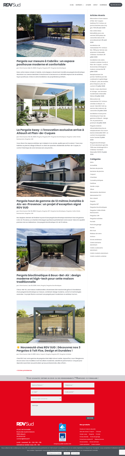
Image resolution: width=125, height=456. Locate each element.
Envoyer (90, 418)
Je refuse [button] (67, 453)
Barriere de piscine (96, 168)
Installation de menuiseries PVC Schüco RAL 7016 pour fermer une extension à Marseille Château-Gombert (98, 50)
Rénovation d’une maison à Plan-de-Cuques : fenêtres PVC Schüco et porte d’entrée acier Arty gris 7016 (99, 23)
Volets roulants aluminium (99, 253)
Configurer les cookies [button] (54, 453)
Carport (42, 354)
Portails (92, 222)
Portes (92, 228)
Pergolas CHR (29, 139)
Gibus (92, 189)
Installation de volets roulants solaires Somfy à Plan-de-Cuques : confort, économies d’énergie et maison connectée (99, 64)
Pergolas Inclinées (65, 354)
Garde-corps (94, 186)
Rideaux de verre (95, 234)
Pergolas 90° (46, 68)
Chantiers (93, 177)
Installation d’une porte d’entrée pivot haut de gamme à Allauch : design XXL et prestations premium (99, 118)
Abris (38, 285)
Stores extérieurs (96, 240)
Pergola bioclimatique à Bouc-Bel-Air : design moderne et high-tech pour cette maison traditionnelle (49, 278)
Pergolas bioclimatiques (58, 68)
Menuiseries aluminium (98, 192)
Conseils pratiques (96, 180)
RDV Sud (93, 231)
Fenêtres (93, 183)
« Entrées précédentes (24, 370)
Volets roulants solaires (98, 256)
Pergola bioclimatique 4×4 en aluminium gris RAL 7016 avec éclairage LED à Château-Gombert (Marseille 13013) (99, 147)
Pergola (39, 68)
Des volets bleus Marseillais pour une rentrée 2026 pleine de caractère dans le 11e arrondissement (97, 35)
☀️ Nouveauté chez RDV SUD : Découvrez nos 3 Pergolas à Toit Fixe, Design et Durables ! (48, 348)
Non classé (94, 198)
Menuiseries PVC (95, 195)
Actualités (93, 165)
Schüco (92, 236)
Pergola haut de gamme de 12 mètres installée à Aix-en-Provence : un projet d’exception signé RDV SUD (50, 204)
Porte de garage (95, 225)
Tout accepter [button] (75, 453)
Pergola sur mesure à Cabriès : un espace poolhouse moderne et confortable (45, 62)
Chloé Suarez (23, 68)
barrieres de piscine (97, 171)
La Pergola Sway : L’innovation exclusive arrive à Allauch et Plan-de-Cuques (50, 131)
